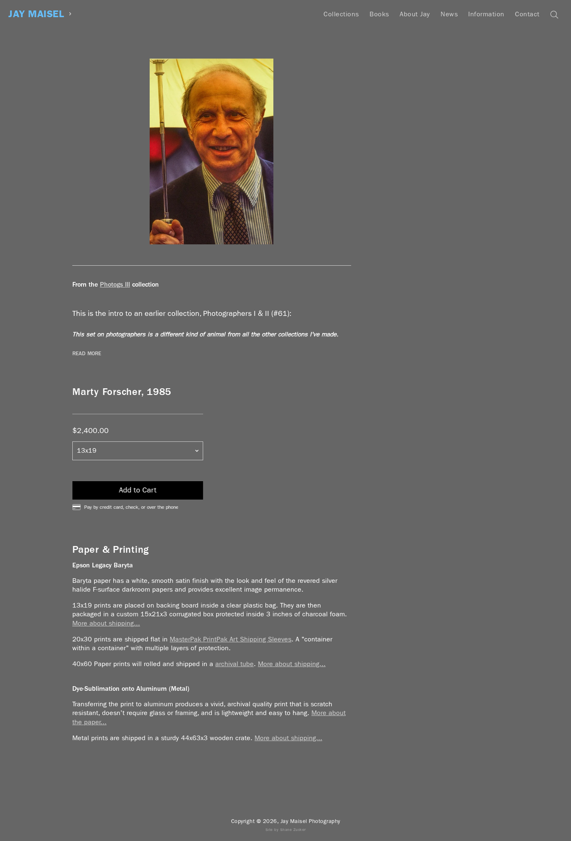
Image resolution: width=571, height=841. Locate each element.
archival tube (234, 664)
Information (486, 14)
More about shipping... (106, 623)
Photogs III (115, 284)
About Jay (415, 14)
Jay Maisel (36, 14)
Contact (527, 14)
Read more (86, 353)
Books (379, 14)
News (449, 14)
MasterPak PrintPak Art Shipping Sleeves (230, 639)
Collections (341, 14)
